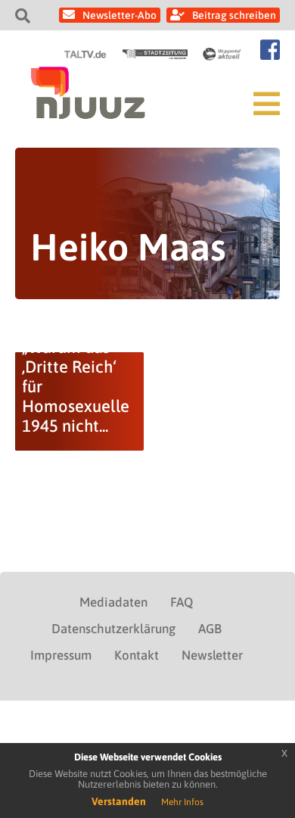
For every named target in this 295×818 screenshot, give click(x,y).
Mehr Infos (182, 802)
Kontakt (136, 655)
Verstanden (119, 801)
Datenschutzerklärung (113, 628)
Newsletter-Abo (119, 15)
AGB (210, 628)
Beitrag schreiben (234, 15)
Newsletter (212, 655)
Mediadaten (113, 602)
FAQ (181, 602)
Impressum (61, 655)
